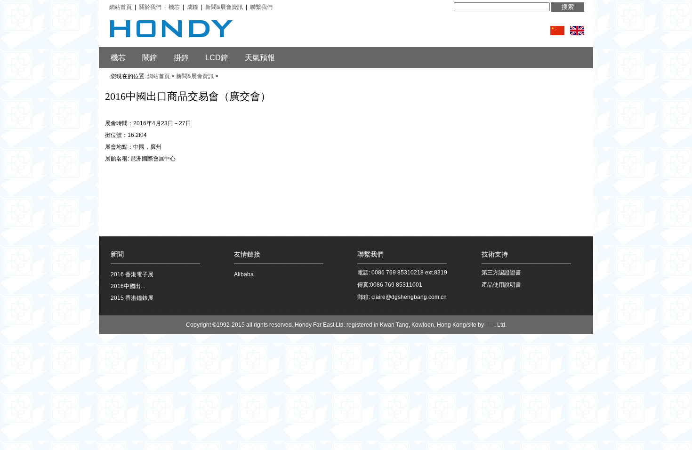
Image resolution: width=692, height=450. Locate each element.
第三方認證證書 (501, 272)
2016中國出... (128, 286)
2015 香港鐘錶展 (132, 298)
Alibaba (244, 274)
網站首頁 (158, 76)
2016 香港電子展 (132, 274)
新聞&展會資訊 (195, 76)
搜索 (568, 6)
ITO (489, 324)
